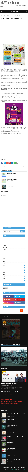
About (18, 467)
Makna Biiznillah (10, 442)
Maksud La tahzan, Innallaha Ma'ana (13, 454)
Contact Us (23, 467)
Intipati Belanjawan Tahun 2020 (9, 383)
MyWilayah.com (14, 12)
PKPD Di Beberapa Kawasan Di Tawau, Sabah (15, 436)
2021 (14, 272)
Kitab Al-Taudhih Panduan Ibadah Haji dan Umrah (11, 401)
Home (2, 15)
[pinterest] (19, 299)
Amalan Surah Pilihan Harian (12, 425)
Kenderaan (5, 253)
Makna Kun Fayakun (10, 431)
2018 (14, 278)
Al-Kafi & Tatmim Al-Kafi (6, 394)
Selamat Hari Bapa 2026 (12, 173)
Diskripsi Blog (6, 467)
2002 (14, 280)
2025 (14, 263)
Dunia (4, 245)
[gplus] (8, 299)
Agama (4, 238)
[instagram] (8, 302)
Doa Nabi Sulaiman (10, 419)
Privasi (11, 467)
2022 (14, 270)
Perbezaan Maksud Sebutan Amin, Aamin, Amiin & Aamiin (16, 414)
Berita (5, 15)
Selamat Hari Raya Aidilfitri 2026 (14, 185)
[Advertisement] (14, 32)
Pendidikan (5, 256)
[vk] (19, 302)
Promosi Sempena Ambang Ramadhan (9, 403)
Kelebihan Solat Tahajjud (6, 399)
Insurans (5, 251)
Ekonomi (5, 247)
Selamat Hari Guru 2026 (12, 179)
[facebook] (8, 296)
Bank (4, 240)
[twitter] (19, 296)
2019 (14, 276)
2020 (14, 274)
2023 (14, 267)
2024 (14, 265)
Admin (3, 20)
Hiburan (4, 249)
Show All (3, 405)
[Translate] (21, 310)
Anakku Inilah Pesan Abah (7, 397)
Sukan (4, 258)
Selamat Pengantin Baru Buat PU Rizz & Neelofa (15, 459)
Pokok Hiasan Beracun (11, 448)
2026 (14, 261)
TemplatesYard (13, 469)
